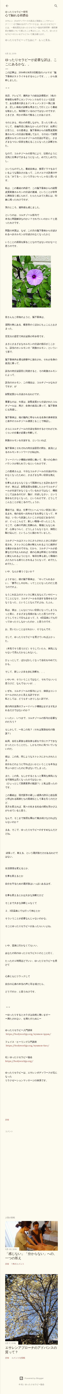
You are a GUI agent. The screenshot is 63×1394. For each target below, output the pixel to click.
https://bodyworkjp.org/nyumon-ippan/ (28, 1034)
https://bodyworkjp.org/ (19, 1061)
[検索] (56, 5)
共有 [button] (7, 1119)
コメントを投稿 (18, 1358)
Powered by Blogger (34, 1378)
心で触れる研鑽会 (16, 13)
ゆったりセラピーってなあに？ (21, 40)
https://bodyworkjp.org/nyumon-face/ (27, 1045)
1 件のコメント (17, 1264)
